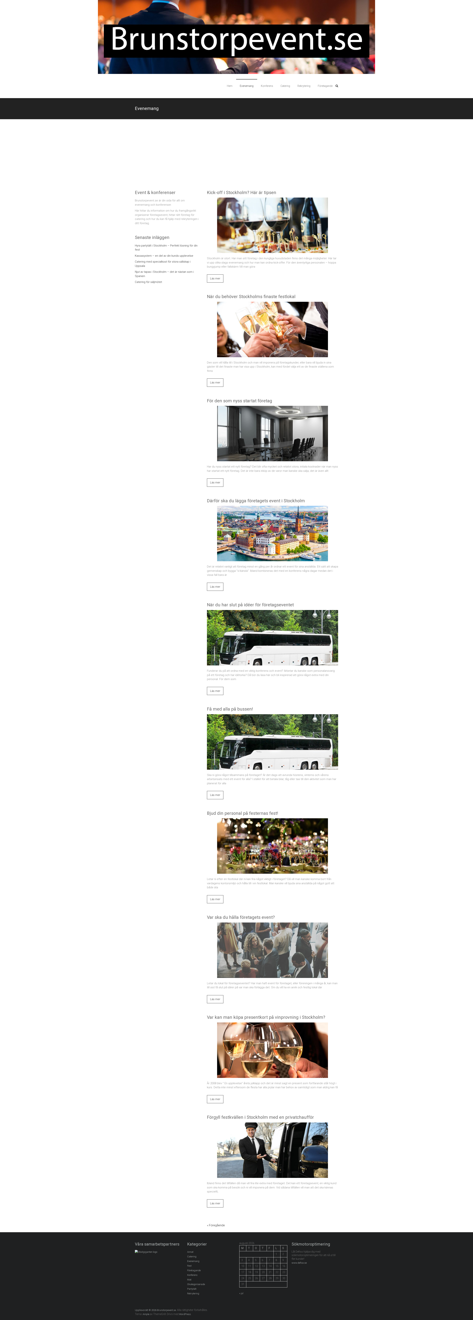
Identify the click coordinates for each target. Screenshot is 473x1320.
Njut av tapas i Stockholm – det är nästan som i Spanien (164, 274)
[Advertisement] (236, 154)
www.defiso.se (299, 1262)
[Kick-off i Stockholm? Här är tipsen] (272, 199)
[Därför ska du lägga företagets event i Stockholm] (272, 507)
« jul (241, 1293)
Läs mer (215, 278)
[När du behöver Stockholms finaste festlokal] (272, 303)
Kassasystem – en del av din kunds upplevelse (164, 255)
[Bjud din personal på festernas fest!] (272, 820)
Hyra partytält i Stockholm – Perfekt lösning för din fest (166, 248)
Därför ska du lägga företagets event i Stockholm (256, 500)
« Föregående (216, 1225)
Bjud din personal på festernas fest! (242, 813)
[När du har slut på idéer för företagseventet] (272, 612)
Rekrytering (303, 85)
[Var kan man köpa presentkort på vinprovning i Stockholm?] (272, 1024)
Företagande (325, 85)
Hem (229, 85)
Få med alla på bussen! (230, 709)
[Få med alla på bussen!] (272, 716)
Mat (189, 1279)
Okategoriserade (196, 1284)
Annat (190, 1252)
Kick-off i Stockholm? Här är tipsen (241, 192)
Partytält (191, 1288)
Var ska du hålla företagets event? (241, 917)
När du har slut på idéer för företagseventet (250, 604)
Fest (189, 1265)
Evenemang (246, 85)
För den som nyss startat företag (239, 400)
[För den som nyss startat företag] (272, 408)
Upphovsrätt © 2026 (146, 1310)
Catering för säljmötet (148, 282)
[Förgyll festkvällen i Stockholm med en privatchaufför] (272, 1124)
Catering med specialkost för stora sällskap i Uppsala (162, 264)
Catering (285, 85)
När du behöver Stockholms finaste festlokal (251, 296)
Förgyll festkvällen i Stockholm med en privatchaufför (260, 1117)
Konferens (267, 85)
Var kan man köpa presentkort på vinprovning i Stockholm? (266, 1017)
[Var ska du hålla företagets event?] (272, 924)
